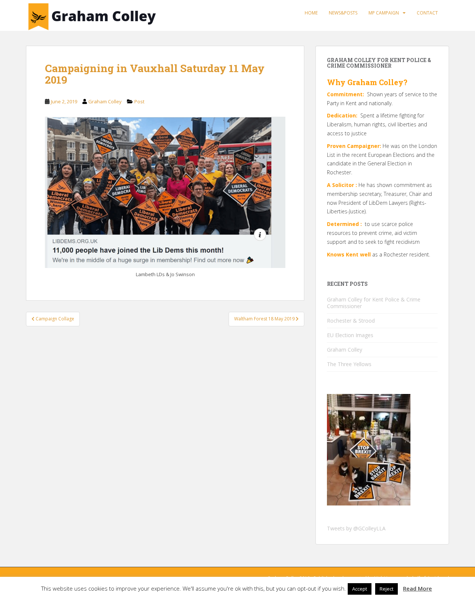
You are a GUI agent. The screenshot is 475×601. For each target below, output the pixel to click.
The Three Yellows (349, 364)
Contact (427, 13)
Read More (417, 588)
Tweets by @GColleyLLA (356, 528)
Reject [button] (386, 588)
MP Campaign (383, 13)
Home (311, 13)
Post (139, 101)
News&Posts (343, 13)
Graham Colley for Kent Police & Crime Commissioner (373, 303)
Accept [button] (359, 588)
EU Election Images (350, 335)
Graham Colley (105, 101)
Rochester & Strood (351, 320)
